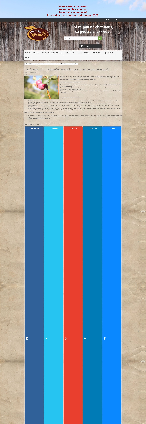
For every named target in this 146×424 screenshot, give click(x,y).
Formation (96, 53)
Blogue (31, 63)
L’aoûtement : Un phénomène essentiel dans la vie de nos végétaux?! (59, 63)
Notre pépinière (32, 53)
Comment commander (51, 53)
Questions (109, 53)
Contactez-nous (110, 19)
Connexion (119, 19)
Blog (27, 58)
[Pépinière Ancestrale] (43, 32)
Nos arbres (69, 53)
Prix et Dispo (83, 53)
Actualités (38, 63)
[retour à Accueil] (26, 64)
